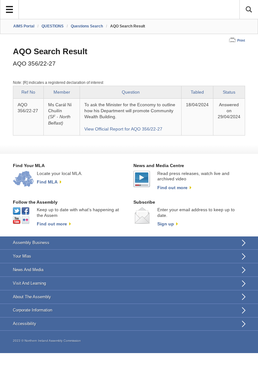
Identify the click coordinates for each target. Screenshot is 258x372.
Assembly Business (31, 242)
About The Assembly (32, 296)
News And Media (28, 269)
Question (131, 92)
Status (229, 92)
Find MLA (47, 181)
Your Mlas (22, 256)
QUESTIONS (53, 26)
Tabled (197, 92)
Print (241, 40)
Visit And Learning (29, 283)
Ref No (28, 92)
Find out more (172, 187)
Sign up (165, 223)
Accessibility (24, 323)
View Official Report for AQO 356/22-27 (123, 129)
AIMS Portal (23, 26)
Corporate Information (32, 310)
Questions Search (87, 26)
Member (61, 92)
